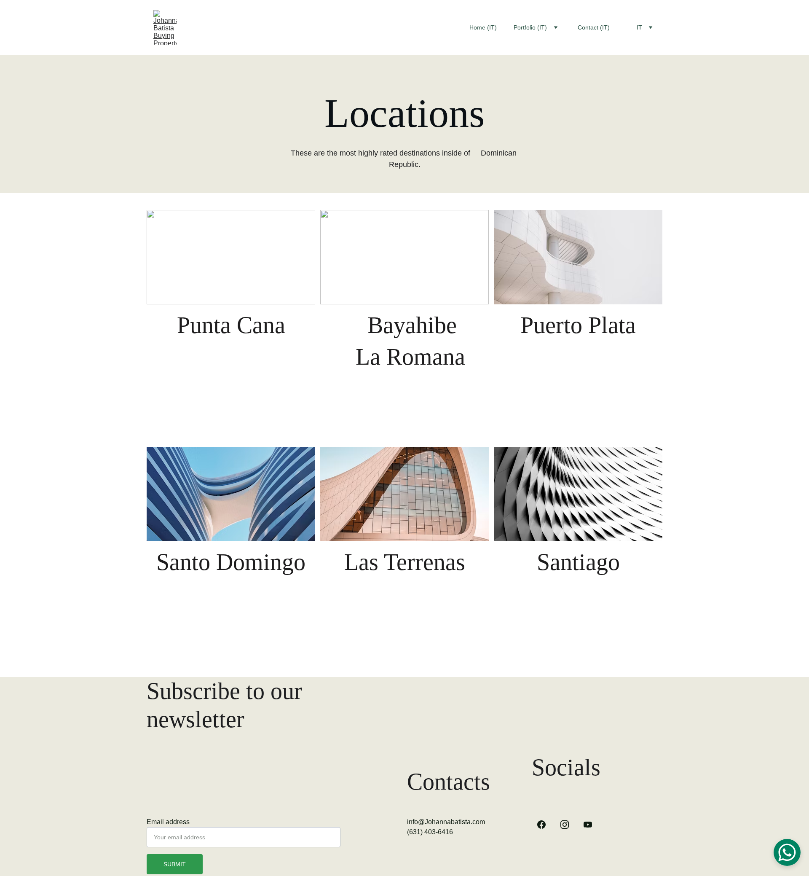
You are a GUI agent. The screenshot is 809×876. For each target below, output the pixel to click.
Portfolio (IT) (530, 27)
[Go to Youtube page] (588, 824)
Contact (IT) (594, 27)
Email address (168, 821)
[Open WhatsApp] (787, 852)
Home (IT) (483, 27)
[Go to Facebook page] (541, 824)
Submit (174, 864)
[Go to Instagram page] (564, 824)
